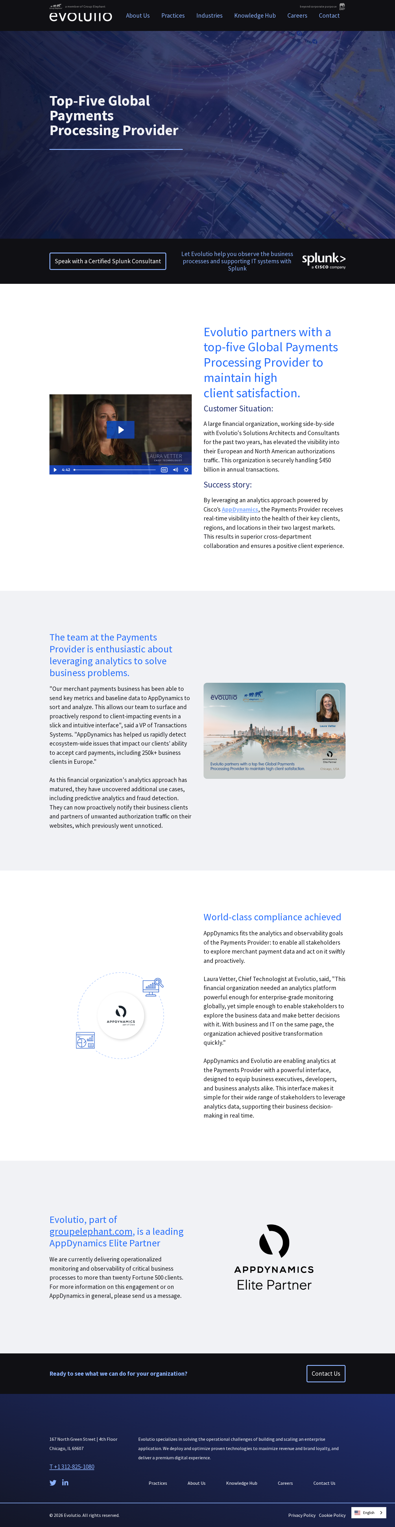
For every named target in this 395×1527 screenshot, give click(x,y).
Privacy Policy (301, 1515)
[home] (80, 15)
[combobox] (368, 1512)
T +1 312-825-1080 (71, 1467)
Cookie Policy (332, 1515)
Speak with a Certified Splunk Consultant (108, 261)
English (368, 1512)
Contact (329, 15)
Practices (158, 1483)
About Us (138, 15)
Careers (297, 15)
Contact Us (326, 1373)
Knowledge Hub (255, 15)
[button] (173, 15)
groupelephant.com (90, 1231)
